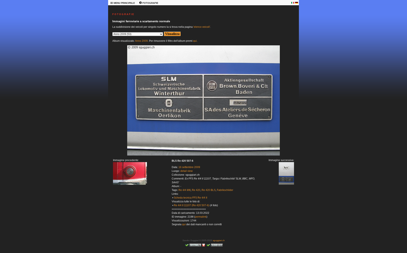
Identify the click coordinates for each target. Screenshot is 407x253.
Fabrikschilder (225, 190)
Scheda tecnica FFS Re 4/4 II (190, 197)
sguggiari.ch (219, 240)
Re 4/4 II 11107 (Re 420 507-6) (191, 205)
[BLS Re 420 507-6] (203, 154)
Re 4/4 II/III (184, 190)
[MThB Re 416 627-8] (130, 183)
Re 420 (196, 190)
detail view (186, 171)
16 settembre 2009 (189, 167)
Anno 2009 (141, 40)
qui (195, 40)
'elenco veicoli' (201, 26)
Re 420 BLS (209, 190)
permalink (200, 216)
